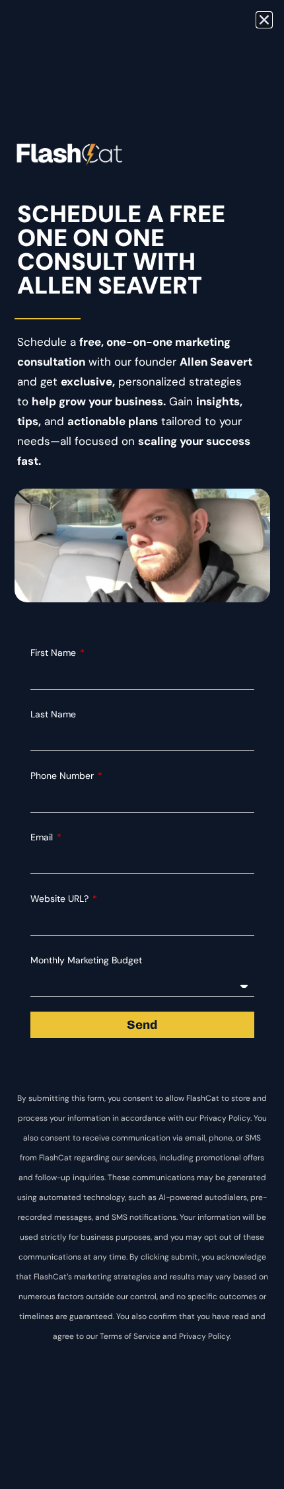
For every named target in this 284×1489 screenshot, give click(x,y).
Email (42, 837)
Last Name (53, 714)
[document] (142, 744)
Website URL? (60, 899)
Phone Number (63, 776)
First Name (54, 653)
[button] (264, 19)
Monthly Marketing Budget (86, 960)
